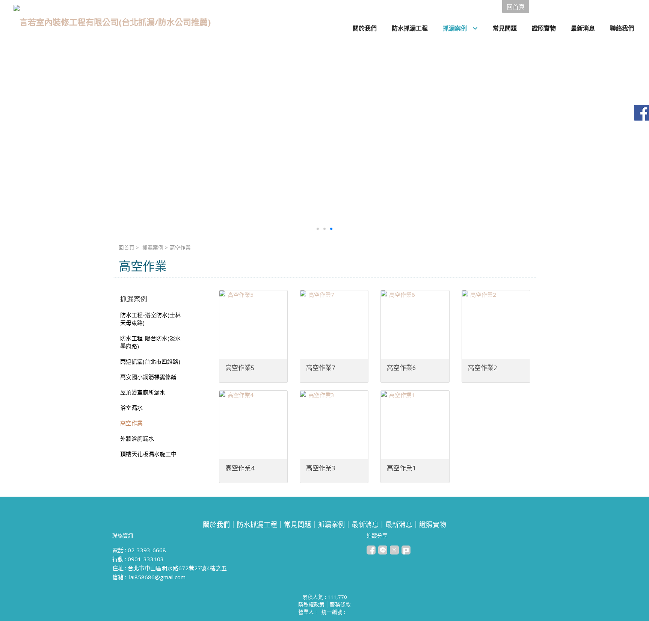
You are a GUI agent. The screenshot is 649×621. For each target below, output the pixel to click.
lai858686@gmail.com (157, 577)
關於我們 (216, 524)
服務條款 (340, 604)
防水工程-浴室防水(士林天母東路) (150, 318)
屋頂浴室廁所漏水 (142, 392)
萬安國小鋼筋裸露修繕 (148, 377)
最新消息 (365, 524)
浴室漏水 (131, 407)
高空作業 (131, 423)
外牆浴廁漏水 (137, 438)
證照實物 (432, 524)
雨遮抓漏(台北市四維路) (150, 361)
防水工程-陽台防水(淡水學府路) (150, 342)
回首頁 (126, 247)
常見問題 (297, 524)
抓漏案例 (152, 247)
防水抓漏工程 (257, 524)
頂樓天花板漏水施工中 (148, 454)
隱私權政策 (311, 604)
